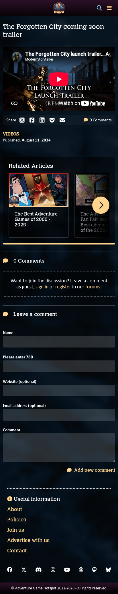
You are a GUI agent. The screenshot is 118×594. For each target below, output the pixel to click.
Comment (11, 430)
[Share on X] (23, 120)
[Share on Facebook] (34, 120)
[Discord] (38, 570)
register (63, 287)
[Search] (99, 8)
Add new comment (94, 470)
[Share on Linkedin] (44, 120)
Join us (15, 530)
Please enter (18, 357)
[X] (23, 570)
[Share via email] (64, 120)
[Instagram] (53, 570)
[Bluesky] (108, 570)
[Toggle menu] (109, 8)
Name (8, 332)
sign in (42, 287)
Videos (11, 134)
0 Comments (100, 120)
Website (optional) (19, 381)
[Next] (100, 205)
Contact (17, 551)
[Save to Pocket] (54, 120)
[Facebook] (9, 570)
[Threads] (81, 570)
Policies (16, 520)
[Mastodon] (94, 570)
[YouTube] (67, 570)
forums (92, 287)
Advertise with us (28, 540)
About (14, 509)
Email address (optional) (24, 405)
